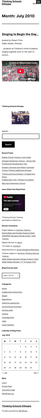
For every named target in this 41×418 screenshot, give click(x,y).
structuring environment (12, 307)
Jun (5, 373)
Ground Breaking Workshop (28, 250)
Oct (35, 373)
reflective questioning (10, 303)
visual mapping (8, 325)
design (4, 296)
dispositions (7, 299)
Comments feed (8, 390)
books (4, 289)
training (5, 314)
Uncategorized (8, 318)
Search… (5, 131)
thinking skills (7, 310)
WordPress (23, 411)
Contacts (16, 246)
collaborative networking (12, 292)
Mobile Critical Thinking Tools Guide (16, 157)
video (4, 321)
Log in (4, 383)
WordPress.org (8, 394)
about (19, 242)
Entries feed (7, 386)
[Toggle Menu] (38, 2)
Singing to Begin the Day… (20, 34)
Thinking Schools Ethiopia (16, 406)
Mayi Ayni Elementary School (13, 183)
